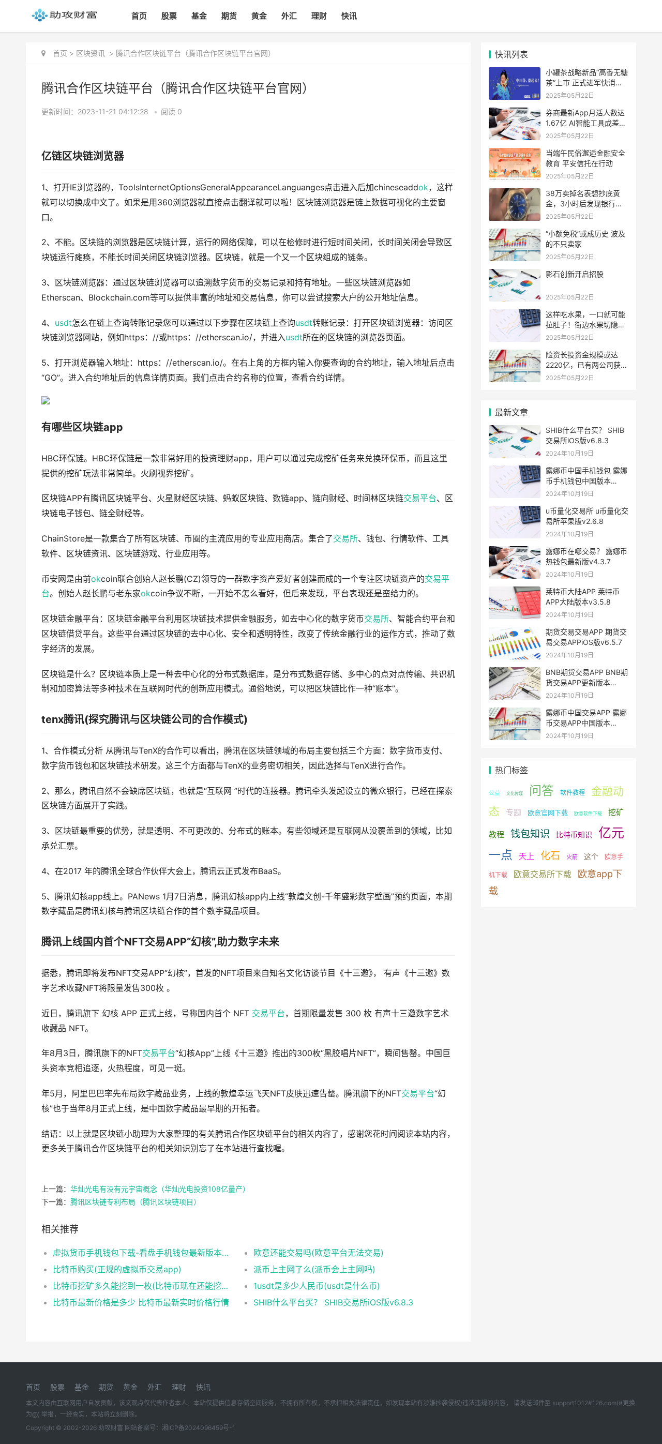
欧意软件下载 (588, 813)
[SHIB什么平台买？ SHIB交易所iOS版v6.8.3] (514, 431)
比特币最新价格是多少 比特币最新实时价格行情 (141, 1302)
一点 (501, 855)
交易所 (345, 539)
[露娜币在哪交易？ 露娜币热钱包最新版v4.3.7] (514, 552)
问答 (541, 790)
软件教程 (572, 792)
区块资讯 (90, 53)
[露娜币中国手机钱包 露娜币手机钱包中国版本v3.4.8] (514, 472)
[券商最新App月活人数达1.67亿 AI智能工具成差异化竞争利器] (514, 114)
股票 (169, 16)
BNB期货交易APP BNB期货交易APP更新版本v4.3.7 (587, 682)
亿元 (611, 832)
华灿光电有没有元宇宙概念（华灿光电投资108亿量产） (160, 1188)
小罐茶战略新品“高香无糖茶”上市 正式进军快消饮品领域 (587, 82)
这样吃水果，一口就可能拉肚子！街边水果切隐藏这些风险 (585, 324)
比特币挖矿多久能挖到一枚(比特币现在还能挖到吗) (143, 1286)
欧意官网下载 (548, 812)
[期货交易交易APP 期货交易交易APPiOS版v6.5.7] (514, 633)
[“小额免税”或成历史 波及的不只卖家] (514, 235)
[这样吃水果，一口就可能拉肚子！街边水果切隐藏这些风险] (514, 315)
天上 (526, 856)
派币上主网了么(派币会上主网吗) (314, 1269)
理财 (319, 16)
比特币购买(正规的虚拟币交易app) (117, 1269)
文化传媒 (514, 793)
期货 (229, 16)
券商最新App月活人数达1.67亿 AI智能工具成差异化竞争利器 (586, 122)
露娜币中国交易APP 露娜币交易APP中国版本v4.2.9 (586, 722)
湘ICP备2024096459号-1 (198, 1428)
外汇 (289, 16)
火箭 (572, 857)
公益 (494, 792)
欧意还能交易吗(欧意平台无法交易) (318, 1252)
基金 (199, 16)
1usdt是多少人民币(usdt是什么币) (316, 1286)
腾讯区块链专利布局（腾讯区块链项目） (135, 1201)
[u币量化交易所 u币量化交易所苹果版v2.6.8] (514, 512)
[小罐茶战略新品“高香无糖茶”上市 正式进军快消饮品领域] (514, 73)
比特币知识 (574, 834)
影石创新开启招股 (575, 273)
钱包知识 (530, 834)
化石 (550, 856)
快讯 (349, 16)
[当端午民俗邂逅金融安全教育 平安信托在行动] (514, 154)
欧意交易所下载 (542, 874)
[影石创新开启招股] (514, 275)
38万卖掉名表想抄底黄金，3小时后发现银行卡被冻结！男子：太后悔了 (585, 203)
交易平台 (420, 498)
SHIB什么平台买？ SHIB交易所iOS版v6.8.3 (333, 1302)
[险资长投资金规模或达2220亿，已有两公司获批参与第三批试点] (514, 356)
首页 (139, 16)
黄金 (259, 16)
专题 (513, 812)
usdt (63, 323)
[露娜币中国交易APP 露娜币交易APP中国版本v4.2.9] (514, 714)
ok (423, 187)
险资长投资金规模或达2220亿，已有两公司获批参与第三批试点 (587, 364)
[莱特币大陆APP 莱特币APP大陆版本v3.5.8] (514, 593)
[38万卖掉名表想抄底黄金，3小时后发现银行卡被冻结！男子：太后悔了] (514, 194)
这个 (591, 856)
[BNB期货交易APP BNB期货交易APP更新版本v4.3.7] (514, 673)
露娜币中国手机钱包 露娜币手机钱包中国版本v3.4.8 (586, 480)
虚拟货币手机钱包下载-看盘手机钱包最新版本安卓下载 (143, 1252)
